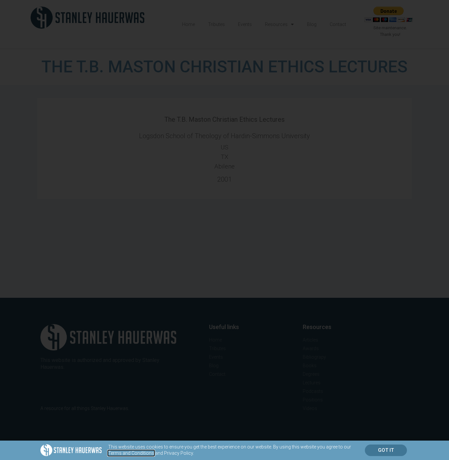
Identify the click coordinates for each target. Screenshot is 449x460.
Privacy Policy (178, 453)
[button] (386, 450)
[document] (224, 230)
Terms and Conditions (131, 453)
